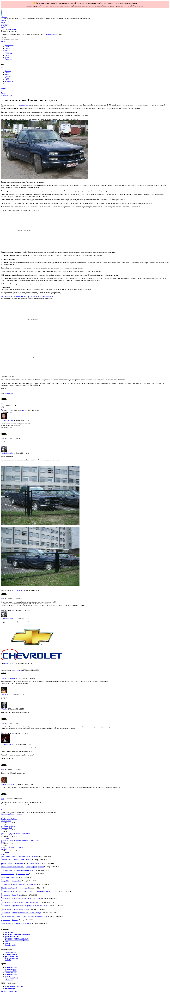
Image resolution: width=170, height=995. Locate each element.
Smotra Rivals (9, 980)
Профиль (8, 71)
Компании (8, 54)
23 (1, 858)
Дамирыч (5, 420)
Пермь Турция (17, 895)
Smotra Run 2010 (11, 974)
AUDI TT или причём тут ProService (13, 847)
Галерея (7, 76)
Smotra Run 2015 (11, 953)
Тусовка (7, 55)
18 (8, 838)
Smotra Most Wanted (11, 978)
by (12, 453)
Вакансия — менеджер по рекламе (17, 940)
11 (1, 882)
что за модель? (24, 888)
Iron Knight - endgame (8, 826)
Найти (3, 41)
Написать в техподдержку (9, 991)
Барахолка (8, 59)
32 (8, 824)
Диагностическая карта (27, 884)
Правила (8, 941)
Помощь (7, 943)
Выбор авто (5, 856)
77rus (9, 821)
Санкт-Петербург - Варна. (21, 909)
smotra (13, 784)
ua (7, 694)
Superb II (14, 877)
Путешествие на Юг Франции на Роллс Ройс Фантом (30, 905)
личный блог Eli (6, 95)
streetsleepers (9, 394)
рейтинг (3, 88)
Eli (2, 67)
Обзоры (7, 48)
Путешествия (5, 895)
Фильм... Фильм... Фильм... (22, 860)
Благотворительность (12, 956)
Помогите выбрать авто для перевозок (24, 856)
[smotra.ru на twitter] (1, 15)
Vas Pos (4, 709)
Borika (3, 842)
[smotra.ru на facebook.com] (1, 13)
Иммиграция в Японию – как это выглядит (26, 913)
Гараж (7, 72)
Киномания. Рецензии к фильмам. (12, 863)
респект (3, 93)
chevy (6, 663)
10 (1, 886)
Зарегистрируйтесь (7, 814)
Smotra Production (11, 954)
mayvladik (4, 849)
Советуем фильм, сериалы (35, 867)
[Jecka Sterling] (4, 451)
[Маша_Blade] (4, 782)
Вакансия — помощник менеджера (17, 934)
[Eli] (2, 66)
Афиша (7, 52)
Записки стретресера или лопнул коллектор (15, 833)
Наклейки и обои (10, 945)
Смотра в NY (16, 881)
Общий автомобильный (9, 884)
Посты (3, 817)
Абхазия (15, 920)
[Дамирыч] (4, 418)
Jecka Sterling (6, 453)
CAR (10, 828)
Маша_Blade (6, 784)
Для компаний (10, 988)
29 (1, 921)
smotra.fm (8, 960)
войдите (19, 814)
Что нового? (9, 933)
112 (2, 861)
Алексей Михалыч (8, 744)
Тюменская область (7, 870)
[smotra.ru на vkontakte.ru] (1, 11)
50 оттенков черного (33, 863)
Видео (7, 50)
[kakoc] (4, 692)
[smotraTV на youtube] (1, 9)
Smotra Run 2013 (11, 969)
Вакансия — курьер (12, 936)
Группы (7, 79)
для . (11, 678)
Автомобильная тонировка (25, 870)
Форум (7, 57)
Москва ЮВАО (6, 860)
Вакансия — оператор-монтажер (16, 938)
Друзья (7, 78)
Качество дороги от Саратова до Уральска (26, 902)
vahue (11, 420)
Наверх (3, 27)
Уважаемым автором (23, 105)
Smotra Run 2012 (11, 971)
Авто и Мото (9, 45)
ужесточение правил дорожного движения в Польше (30, 916)
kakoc (4, 694)
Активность (9, 81)
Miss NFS (8, 976)
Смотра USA (5, 881)
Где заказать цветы (22, 874)
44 (1, 868)
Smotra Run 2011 (10, 972)
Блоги (7, 46)
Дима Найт (4, 828)
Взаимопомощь (6, 923)
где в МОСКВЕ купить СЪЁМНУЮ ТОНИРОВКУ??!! (37, 891)
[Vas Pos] (4, 707)
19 (8, 852)
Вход (2, 29)
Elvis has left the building (9, 819)
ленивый (4, 821)
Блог (6, 74)
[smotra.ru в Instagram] (4, 17)
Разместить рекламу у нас (14, 986)
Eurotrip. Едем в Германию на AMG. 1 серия (27, 898)
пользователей (51, 34)
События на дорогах (11, 958)
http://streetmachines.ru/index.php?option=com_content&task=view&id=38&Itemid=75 (28, 296)
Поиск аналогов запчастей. (22, 923)
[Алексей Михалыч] (5, 743)
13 (1, 409)
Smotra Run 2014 (11, 967)
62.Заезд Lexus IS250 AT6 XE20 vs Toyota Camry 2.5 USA (20, 840)
